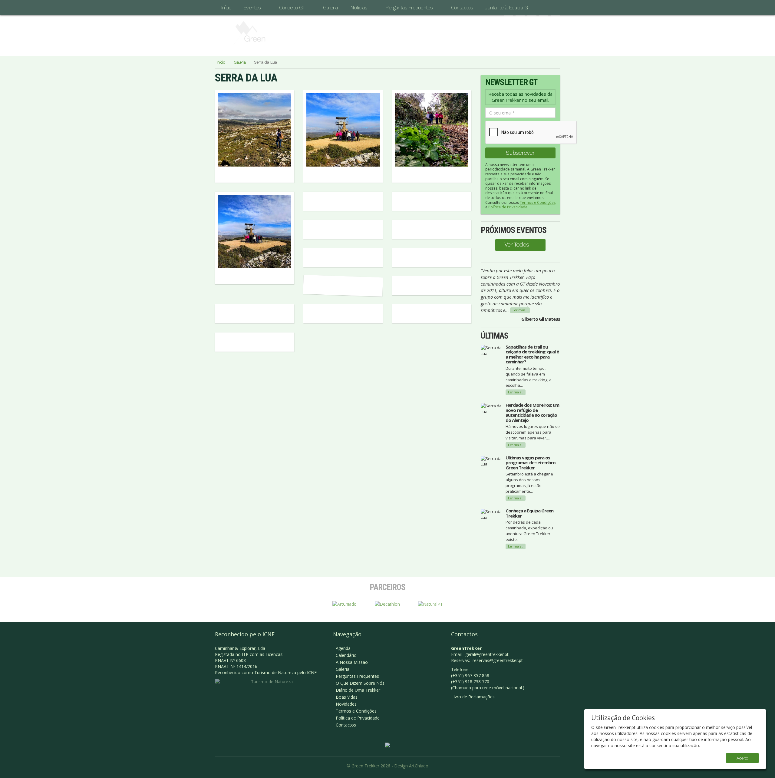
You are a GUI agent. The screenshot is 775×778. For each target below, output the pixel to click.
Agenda (343, 648)
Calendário (346, 655)
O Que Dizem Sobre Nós (360, 683)
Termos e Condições (538, 202)
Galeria (330, 8)
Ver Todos (516, 244)
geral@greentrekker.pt (487, 654)
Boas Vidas (347, 697)
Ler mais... (520, 310)
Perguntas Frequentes (409, 8)
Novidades (346, 704)
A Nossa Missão (352, 662)
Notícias (359, 8)
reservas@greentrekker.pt (498, 660)
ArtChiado (418, 766)
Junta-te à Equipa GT (507, 8)
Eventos (252, 8)
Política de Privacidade (507, 207)
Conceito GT (292, 8)
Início (226, 8)
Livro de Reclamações (473, 697)
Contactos (462, 8)
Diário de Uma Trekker (358, 690)
